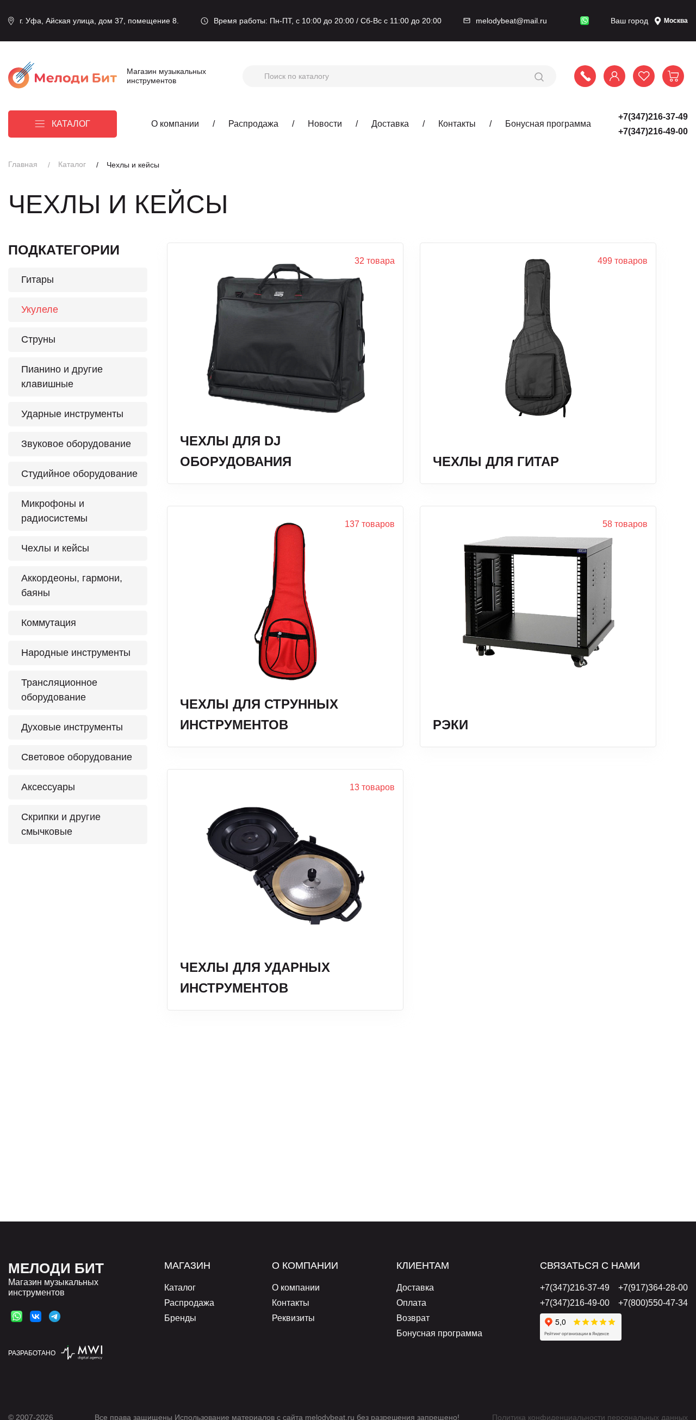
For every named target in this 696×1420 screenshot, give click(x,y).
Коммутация (48, 622)
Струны (38, 339)
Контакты (457, 123)
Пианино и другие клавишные (62, 376)
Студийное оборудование (79, 473)
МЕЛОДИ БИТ (56, 1268)
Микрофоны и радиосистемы (54, 511)
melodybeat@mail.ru (511, 20)
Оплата (411, 1302)
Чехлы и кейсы (55, 548)
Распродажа (253, 123)
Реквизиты (293, 1318)
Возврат (413, 1318)
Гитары (37, 279)
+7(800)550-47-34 (653, 1302)
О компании (175, 123)
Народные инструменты (75, 652)
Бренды (180, 1318)
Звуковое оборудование (76, 443)
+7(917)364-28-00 (653, 1287)
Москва (676, 20)
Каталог (71, 123)
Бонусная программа (548, 123)
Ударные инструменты (72, 413)
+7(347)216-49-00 (653, 131)
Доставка (390, 123)
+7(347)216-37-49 (653, 116)
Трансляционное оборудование (59, 690)
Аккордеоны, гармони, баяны (71, 585)
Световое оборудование (76, 757)
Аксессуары (48, 787)
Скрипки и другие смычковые (61, 824)
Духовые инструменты (72, 727)
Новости (325, 123)
